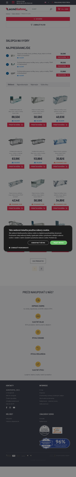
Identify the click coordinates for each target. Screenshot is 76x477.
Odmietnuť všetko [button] (38, 242)
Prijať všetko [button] (59, 242)
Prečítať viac (53, 238)
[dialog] (38, 238)
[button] (19, 248)
